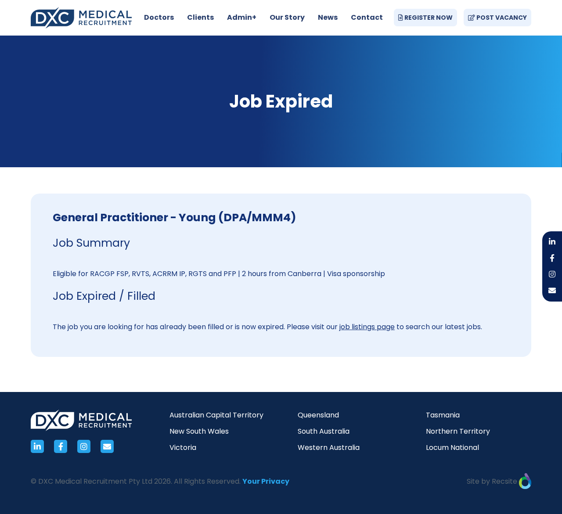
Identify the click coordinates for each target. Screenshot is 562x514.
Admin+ (241, 17)
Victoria (182, 447)
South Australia (323, 431)
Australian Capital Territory (216, 415)
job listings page (367, 327)
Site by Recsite (493, 481)
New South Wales (199, 431)
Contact (367, 17)
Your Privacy (265, 481)
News (328, 17)
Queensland (318, 415)
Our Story (287, 17)
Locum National (452, 447)
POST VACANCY (501, 17)
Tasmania (443, 415)
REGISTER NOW (428, 17)
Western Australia (329, 447)
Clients (200, 17)
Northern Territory (458, 431)
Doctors (159, 17)
